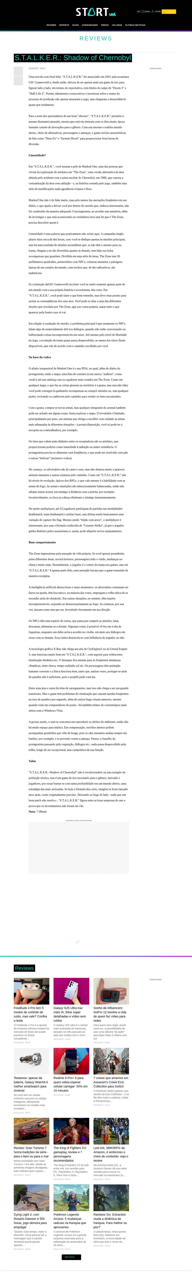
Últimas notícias (135, 25)
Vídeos (105, 25)
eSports (64, 25)
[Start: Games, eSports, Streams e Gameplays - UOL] (92, 12)
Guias (75, 25)
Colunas (117, 25)
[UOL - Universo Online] (112, 14)
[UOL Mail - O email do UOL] (145, 11)
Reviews (51, 25)
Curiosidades (90, 25)
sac (139, 12)
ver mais (69, 1257)
